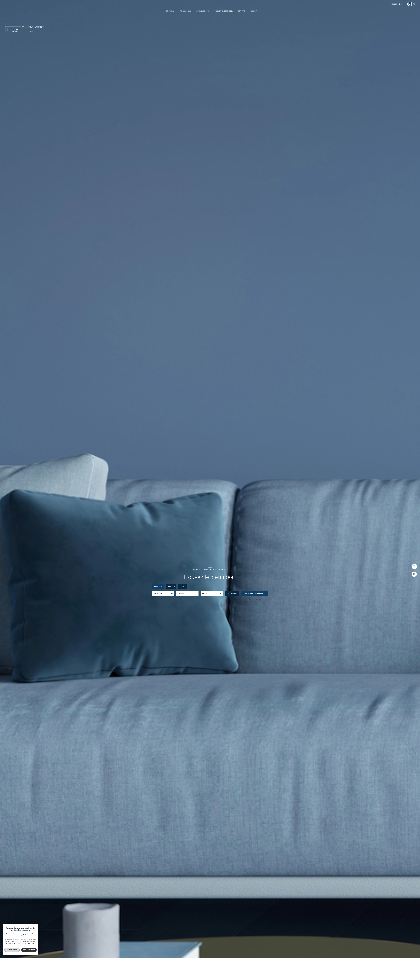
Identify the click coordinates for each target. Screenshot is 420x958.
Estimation (242, 11)
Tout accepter (29, 950)
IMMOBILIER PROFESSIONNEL (223, 11)
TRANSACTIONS (185, 11)
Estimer (183, 587)
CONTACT (254, 11)
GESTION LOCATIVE (202, 11)
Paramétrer (12, 950)
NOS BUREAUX (170, 11)
